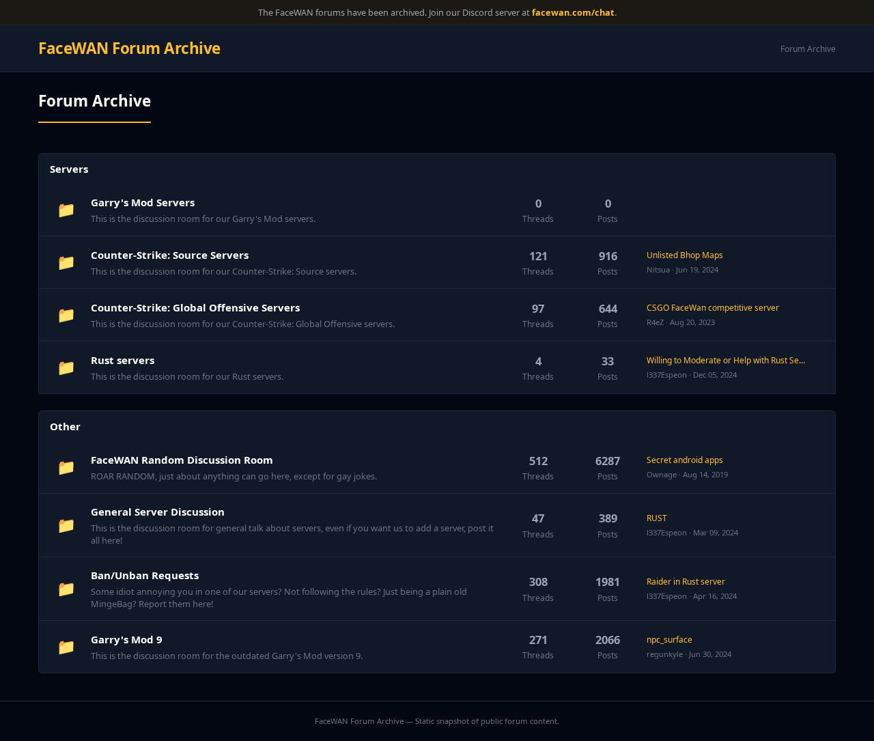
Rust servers (122, 360)
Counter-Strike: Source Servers (170, 255)
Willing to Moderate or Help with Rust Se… (726, 360)
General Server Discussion (158, 511)
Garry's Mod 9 (127, 639)
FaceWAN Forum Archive (129, 48)
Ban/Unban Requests (145, 575)
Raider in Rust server (686, 581)
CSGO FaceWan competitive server (713, 307)
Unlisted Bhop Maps (685, 255)
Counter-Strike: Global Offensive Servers (195, 307)
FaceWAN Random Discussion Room (182, 459)
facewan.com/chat (573, 12)
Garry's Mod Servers (143, 202)
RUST (657, 518)
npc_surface (669, 639)
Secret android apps (685, 460)
